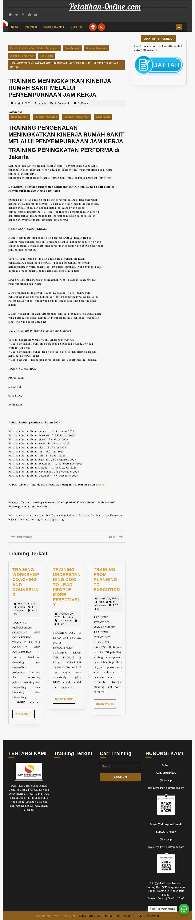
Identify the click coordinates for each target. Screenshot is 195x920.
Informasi (31, 27)
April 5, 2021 (23, 103)
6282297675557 (166, 831)
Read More (25, 715)
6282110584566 (166, 772)
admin (43, 103)
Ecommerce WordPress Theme (57, 915)
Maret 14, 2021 (109, 598)
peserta (100, 484)
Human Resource (96, 48)
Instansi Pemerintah (22, 55)
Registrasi (77, 27)
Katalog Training (53, 27)
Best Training (72, 48)
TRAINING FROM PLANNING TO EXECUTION (107, 579)
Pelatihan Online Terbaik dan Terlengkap (34, 48)
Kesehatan (46, 55)
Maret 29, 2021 (27, 603)
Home (14, 27)
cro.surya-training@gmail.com (166, 787)
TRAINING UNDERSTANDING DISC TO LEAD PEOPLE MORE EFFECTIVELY (67, 587)
